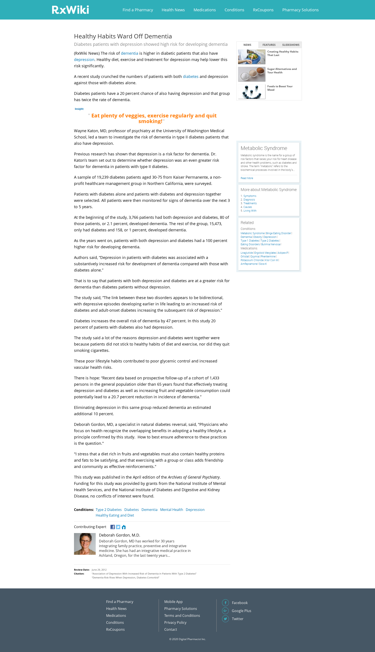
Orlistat (245, 256)
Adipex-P (283, 253)
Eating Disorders (250, 244)
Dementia (149, 509)
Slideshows (290, 45)
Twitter (117, 527)
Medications (205, 9)
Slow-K (263, 264)
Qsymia (254, 256)
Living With (250, 210)
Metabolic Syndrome (253, 233)
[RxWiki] (70, 9)
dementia (129, 53)
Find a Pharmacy (138, 9)
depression (84, 59)
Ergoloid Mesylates (265, 253)
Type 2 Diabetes (109, 509)
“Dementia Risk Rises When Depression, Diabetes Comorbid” (125, 577)
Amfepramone (249, 264)
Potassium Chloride (252, 260)
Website (123, 527)
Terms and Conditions (182, 615)
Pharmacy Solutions (300, 9)
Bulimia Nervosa (270, 244)
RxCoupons (263, 9)
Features (269, 45)
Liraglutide (247, 253)
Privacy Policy (175, 622)
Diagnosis (249, 199)
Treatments (250, 203)
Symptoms (249, 196)
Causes (247, 207)
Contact (170, 629)
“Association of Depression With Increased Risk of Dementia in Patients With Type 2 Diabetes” (144, 573)
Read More (247, 178)
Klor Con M (271, 260)
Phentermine (268, 256)
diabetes (191, 76)
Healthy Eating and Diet (115, 515)
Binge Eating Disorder (278, 233)
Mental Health (171, 509)
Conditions (234, 9)
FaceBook (112, 527)
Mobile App (173, 601)
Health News (173, 9)
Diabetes (131, 509)
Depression (195, 509)
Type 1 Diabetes (250, 240)
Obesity (257, 237)
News (247, 45)
